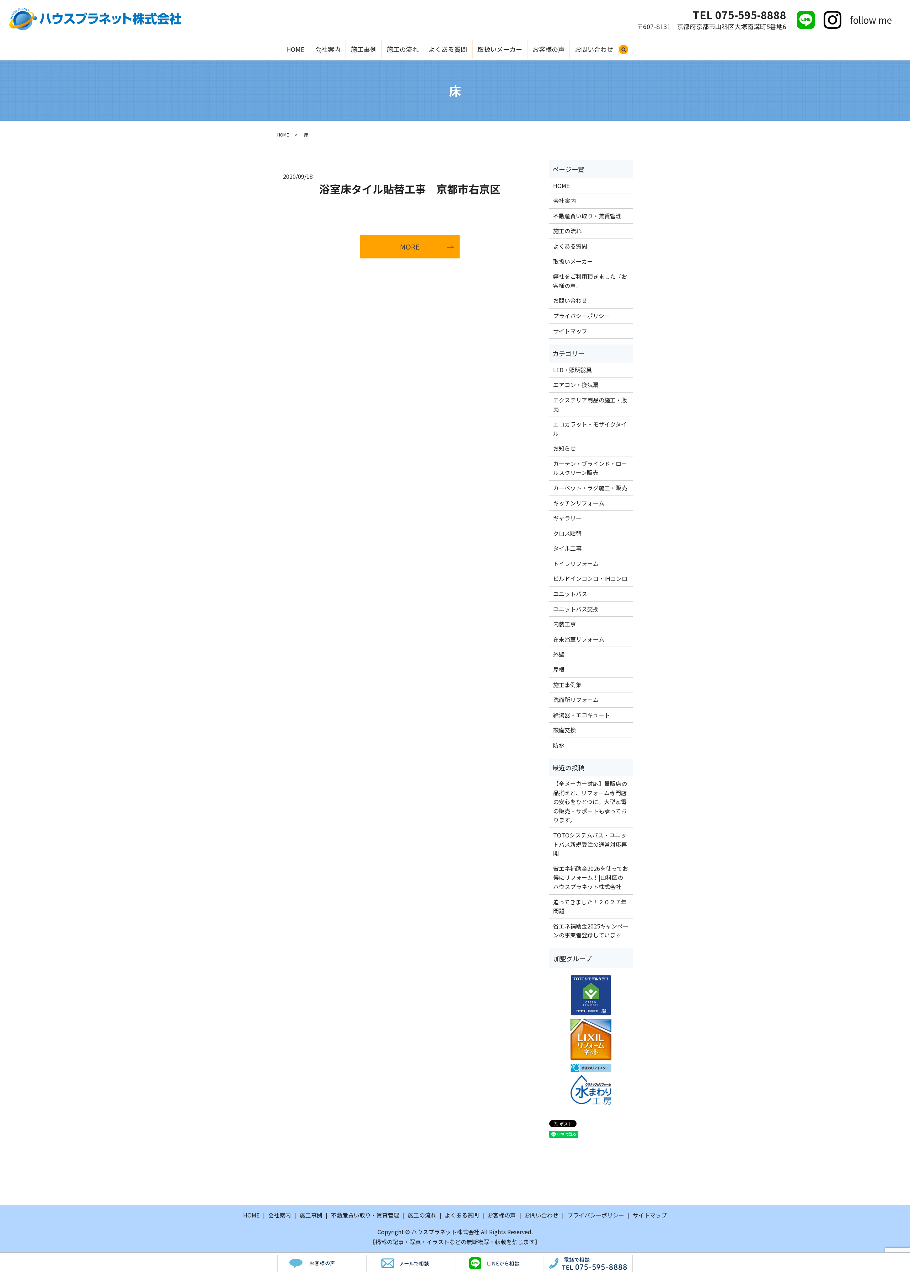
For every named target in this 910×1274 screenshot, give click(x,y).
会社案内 (328, 49)
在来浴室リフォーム (578, 639)
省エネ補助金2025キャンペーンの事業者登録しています (590, 931)
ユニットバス (570, 593)
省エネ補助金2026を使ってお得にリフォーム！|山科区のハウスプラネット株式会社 (590, 877)
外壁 (558, 654)
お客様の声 (548, 49)
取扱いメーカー (499, 49)
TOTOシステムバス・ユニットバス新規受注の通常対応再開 (590, 844)
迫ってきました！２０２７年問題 (590, 906)
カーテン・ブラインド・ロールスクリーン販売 (590, 468)
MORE (410, 246)
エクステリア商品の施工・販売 (590, 404)
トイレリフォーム (576, 563)
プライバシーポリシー (581, 315)
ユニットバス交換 (576, 609)
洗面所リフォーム (576, 699)
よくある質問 (448, 49)
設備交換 (564, 730)
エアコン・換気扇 (576, 384)
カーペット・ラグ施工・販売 (590, 487)
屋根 (558, 669)
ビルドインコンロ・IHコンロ (590, 578)
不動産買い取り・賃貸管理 (587, 216)
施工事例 (363, 49)
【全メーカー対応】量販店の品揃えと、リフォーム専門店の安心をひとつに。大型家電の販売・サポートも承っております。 (590, 801)
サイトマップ (570, 331)
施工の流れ (403, 49)
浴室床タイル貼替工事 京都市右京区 (409, 189)
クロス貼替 (567, 533)
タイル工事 (567, 548)
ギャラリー (567, 518)
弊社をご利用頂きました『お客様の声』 (590, 281)
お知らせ (564, 448)
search (626, 52)
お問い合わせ (594, 49)
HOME (295, 49)
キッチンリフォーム (578, 503)
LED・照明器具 (572, 369)
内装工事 (564, 624)
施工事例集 (567, 684)
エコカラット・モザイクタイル (590, 429)
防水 (558, 745)
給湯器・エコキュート (581, 715)
